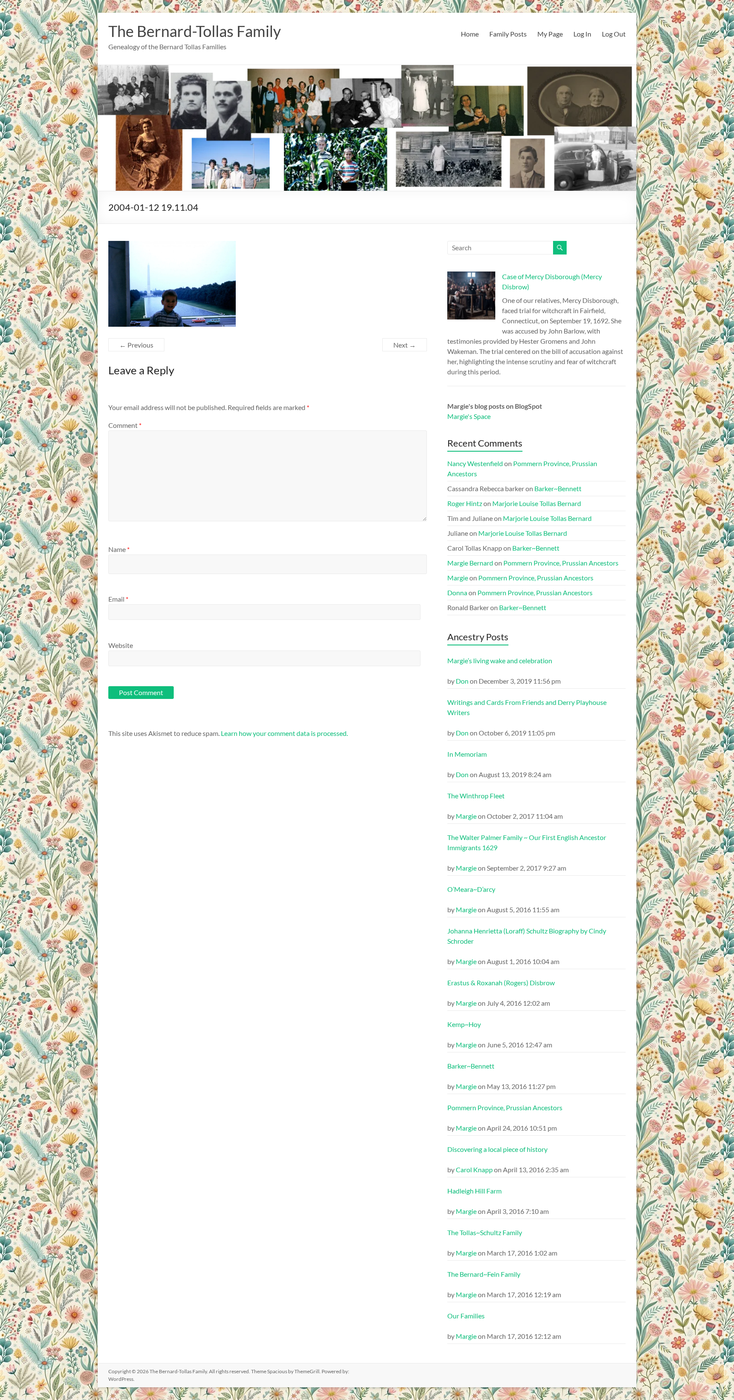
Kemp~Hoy (464, 1024)
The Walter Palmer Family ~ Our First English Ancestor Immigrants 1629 (526, 842)
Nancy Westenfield (475, 463)
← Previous (136, 345)
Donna (457, 592)
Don (462, 681)
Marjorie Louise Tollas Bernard (536, 503)
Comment (124, 425)
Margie (457, 578)
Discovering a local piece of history (497, 1149)
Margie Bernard (470, 563)
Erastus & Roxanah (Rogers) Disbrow (501, 983)
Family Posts (508, 34)
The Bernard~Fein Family (483, 1274)
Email (118, 599)
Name (119, 549)
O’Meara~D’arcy (471, 889)
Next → (404, 345)
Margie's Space (469, 416)
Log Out (614, 34)
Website (120, 645)
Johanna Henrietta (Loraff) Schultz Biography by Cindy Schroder (526, 936)
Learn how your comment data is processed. (284, 733)
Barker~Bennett (558, 488)
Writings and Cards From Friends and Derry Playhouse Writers (527, 707)
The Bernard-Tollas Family (194, 31)
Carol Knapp (474, 1169)
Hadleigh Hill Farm (474, 1191)
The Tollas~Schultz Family (484, 1232)
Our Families (466, 1316)
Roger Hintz (464, 503)
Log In (582, 34)
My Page (550, 34)
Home (470, 34)
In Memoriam (467, 754)
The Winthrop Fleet (476, 796)
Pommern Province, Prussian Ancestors (560, 563)
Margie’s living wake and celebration (499, 660)
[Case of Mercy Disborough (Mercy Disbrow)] (471, 299)
